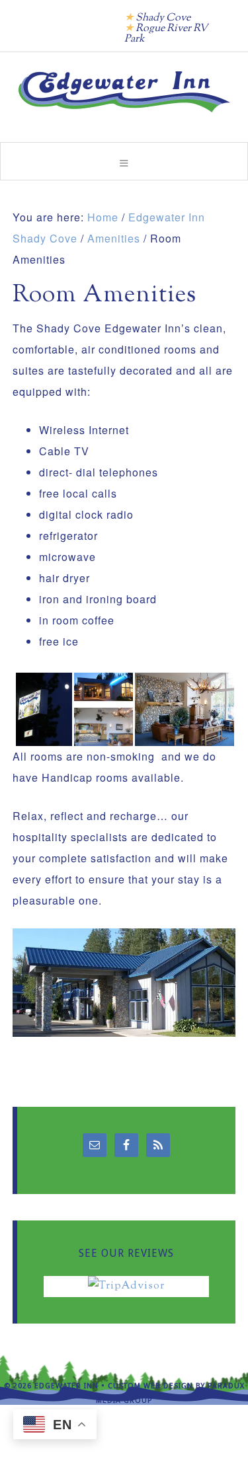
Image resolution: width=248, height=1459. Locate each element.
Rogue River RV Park (166, 34)
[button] (124, 161)
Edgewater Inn (124, 92)
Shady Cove (163, 18)
